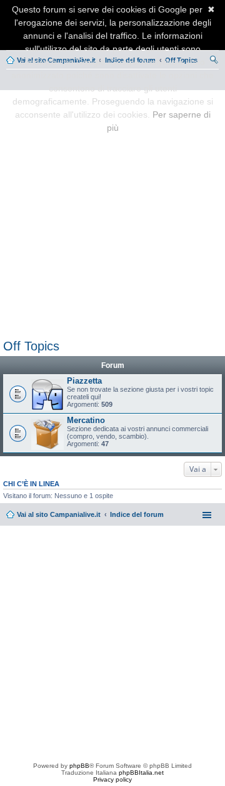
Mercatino (86, 420)
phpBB (79, 765)
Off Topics (31, 346)
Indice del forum (137, 514)
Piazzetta (84, 380)
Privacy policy (112, 779)
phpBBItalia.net (141, 772)
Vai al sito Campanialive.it (59, 514)
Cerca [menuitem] (214, 61)
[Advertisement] (112, 212)
